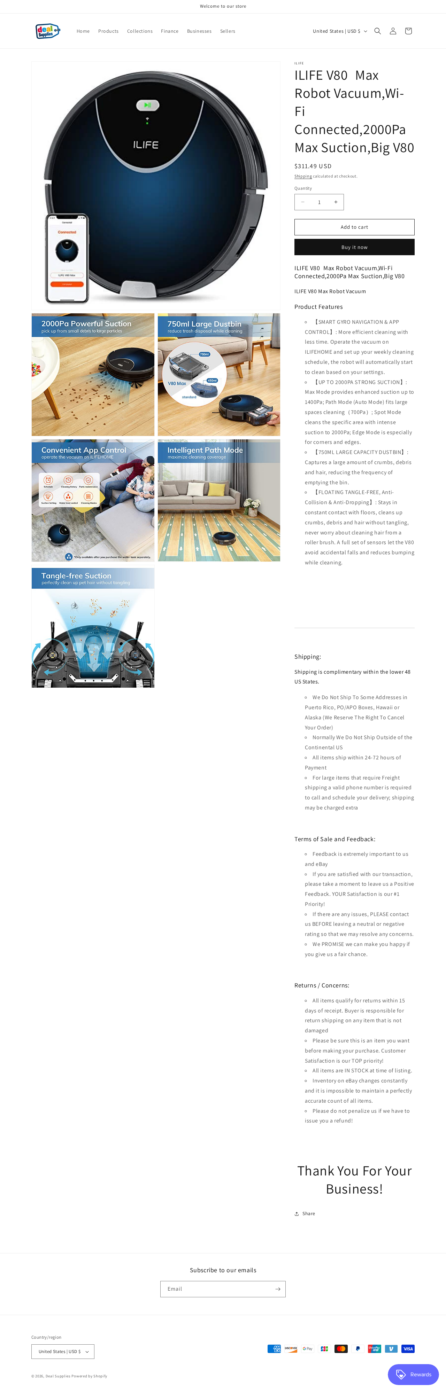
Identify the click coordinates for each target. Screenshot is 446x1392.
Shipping (303, 176)
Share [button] (308, 1213)
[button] (377, 31)
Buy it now (354, 247)
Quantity (303, 188)
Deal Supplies (58, 1376)
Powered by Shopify (89, 1376)
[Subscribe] (277, 1289)
